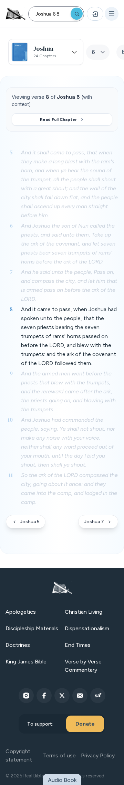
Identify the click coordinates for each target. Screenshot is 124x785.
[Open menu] (111, 14)
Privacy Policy (98, 755)
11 (11, 475)
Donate (85, 723)
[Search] (77, 14)
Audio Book (62, 780)
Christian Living (83, 612)
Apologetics (21, 612)
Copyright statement (19, 755)
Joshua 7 (94, 522)
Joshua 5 (30, 522)
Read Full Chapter (58, 119)
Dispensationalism (87, 628)
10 (10, 419)
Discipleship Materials (32, 628)
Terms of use (59, 755)
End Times (78, 645)
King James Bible (26, 661)
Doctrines (18, 645)
